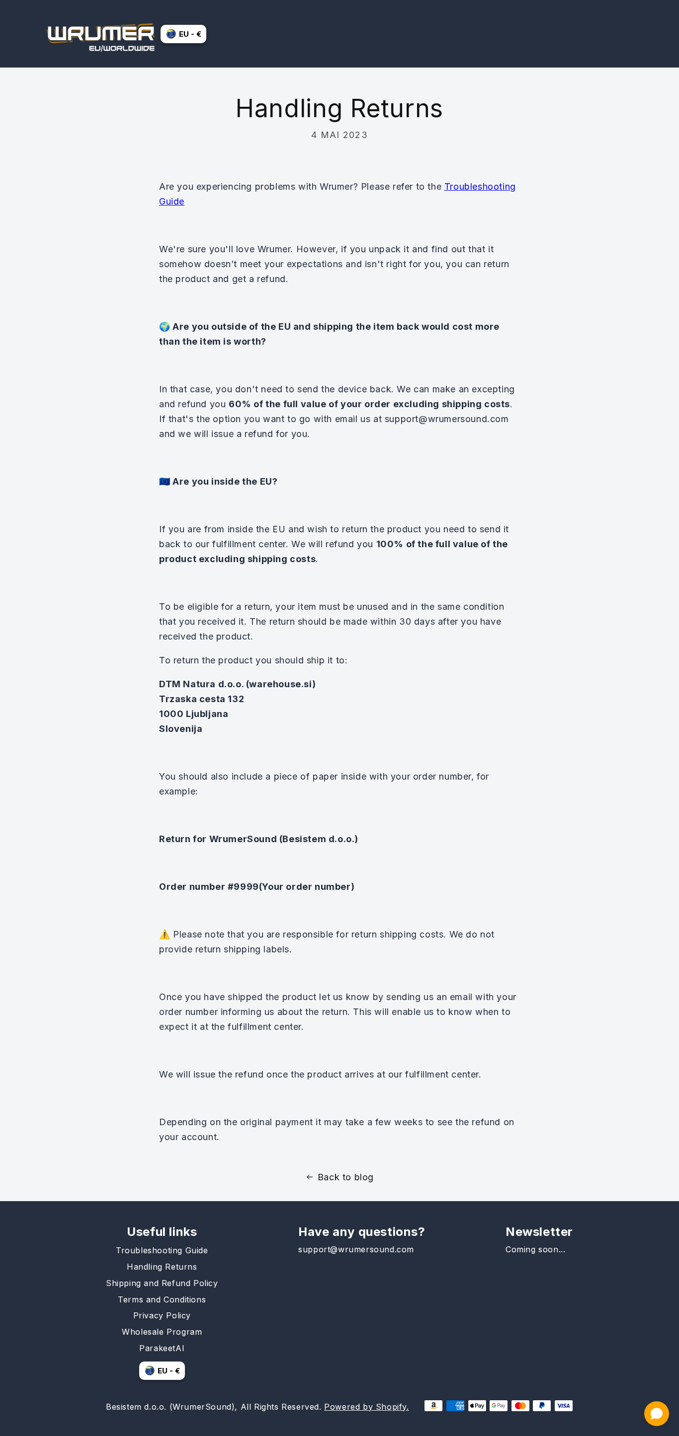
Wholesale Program (162, 1332)
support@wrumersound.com (356, 1249)
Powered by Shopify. (366, 1407)
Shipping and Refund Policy (162, 1283)
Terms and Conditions (162, 1299)
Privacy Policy (162, 1315)
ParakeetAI (161, 1348)
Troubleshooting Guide (162, 1250)
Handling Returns (162, 1267)
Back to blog (346, 1177)
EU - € (190, 34)
